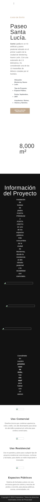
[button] (34, 3)
